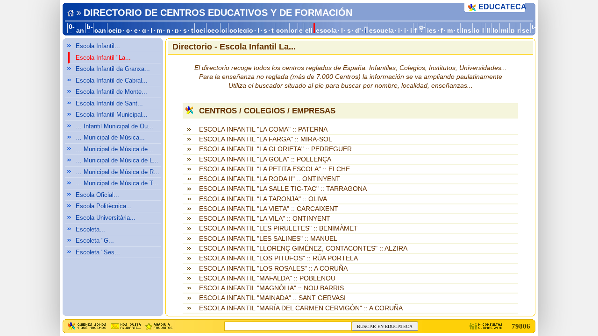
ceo (213, 30)
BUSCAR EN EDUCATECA (385, 326)
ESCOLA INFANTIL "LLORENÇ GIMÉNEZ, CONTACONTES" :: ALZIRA (303, 248)
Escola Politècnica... (104, 206)
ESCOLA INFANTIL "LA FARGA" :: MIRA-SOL (265, 139)
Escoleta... (90, 229)
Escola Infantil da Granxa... (113, 68)
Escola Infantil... (98, 45)
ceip (115, 30)
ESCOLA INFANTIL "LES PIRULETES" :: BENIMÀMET (278, 228)
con (282, 30)
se (525, 30)
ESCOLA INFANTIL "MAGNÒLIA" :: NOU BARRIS (271, 288)
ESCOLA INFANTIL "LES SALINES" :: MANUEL (268, 238)
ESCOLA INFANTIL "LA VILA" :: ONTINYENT (264, 218)
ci (224, 30)
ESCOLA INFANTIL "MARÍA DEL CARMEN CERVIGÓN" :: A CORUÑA (301, 308)
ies (431, 30)
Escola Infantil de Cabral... (112, 80)
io (477, 30)
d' (358, 30)
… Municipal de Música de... (114, 149)
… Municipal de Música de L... (117, 160)
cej (200, 30)
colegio (241, 30)
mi (504, 30)
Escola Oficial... (97, 194)
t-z (534, 30)
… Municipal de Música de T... (117, 183)
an (80, 30)
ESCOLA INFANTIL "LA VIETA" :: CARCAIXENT (268, 208)
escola (326, 30)
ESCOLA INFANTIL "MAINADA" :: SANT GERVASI (272, 297)
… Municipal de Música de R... (117, 171)
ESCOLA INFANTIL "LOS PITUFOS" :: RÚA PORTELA (278, 258)
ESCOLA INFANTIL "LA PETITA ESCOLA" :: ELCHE (274, 169)
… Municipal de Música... (110, 137)
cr (294, 30)
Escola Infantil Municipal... (112, 114)
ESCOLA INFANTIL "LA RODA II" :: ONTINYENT (269, 178)
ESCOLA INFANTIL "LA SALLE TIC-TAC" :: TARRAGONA (283, 188)
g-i (422, 30)
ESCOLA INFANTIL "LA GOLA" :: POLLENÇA (265, 159)
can (100, 30)
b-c (89, 30)
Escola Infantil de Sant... (109, 103)
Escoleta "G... (95, 240)
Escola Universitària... (105, 217)
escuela (381, 30)
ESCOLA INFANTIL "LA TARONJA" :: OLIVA (263, 199)
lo (495, 30)
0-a (72, 30)
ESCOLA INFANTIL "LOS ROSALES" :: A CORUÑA (273, 268)
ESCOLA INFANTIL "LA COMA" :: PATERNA (263, 129)
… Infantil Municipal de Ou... (114, 126)
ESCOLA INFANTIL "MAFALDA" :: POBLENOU (267, 278)
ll (488, 30)
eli (309, 30)
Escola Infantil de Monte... (111, 91)
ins (466, 30)
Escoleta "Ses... (98, 252)
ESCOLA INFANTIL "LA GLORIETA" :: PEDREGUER (275, 149)
